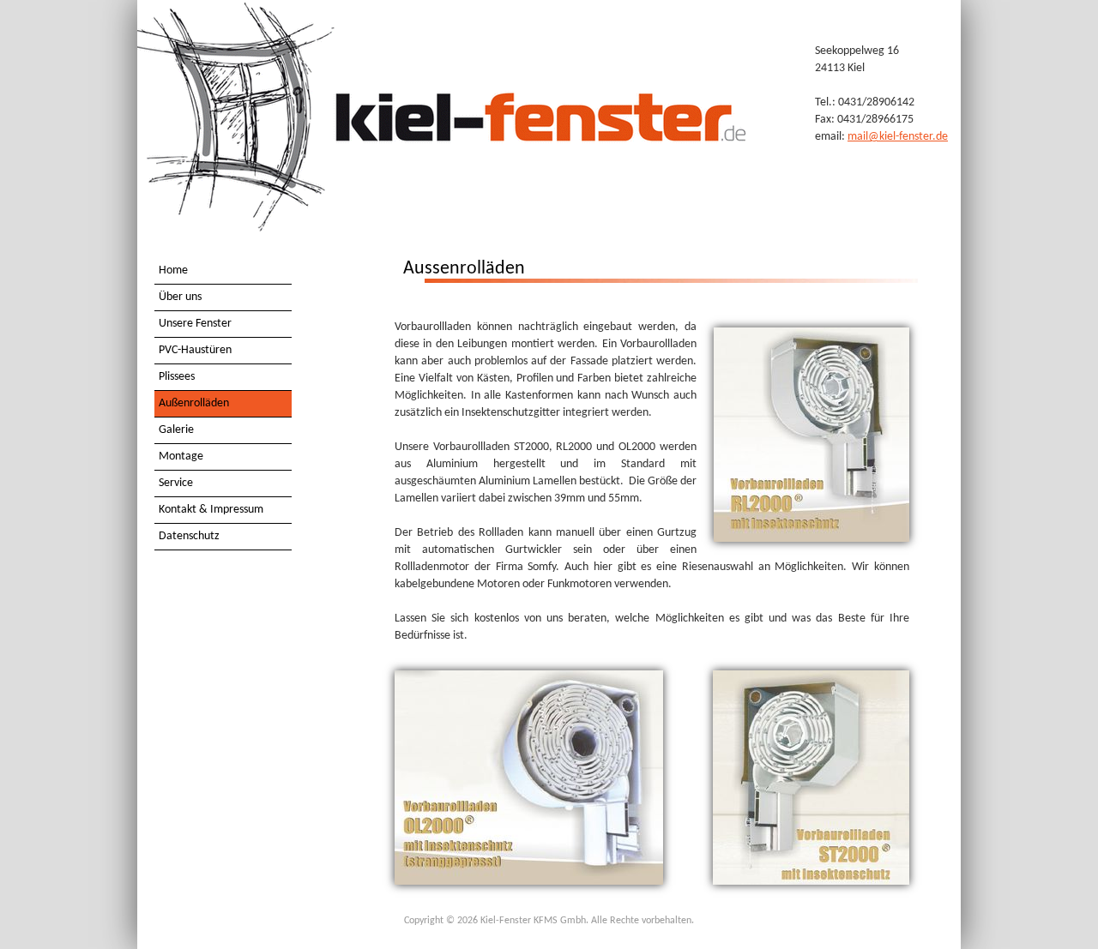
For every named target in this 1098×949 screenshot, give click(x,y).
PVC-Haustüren (195, 350)
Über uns (180, 297)
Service (176, 483)
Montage (181, 456)
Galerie (176, 429)
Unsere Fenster (195, 323)
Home (173, 270)
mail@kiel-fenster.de (898, 136)
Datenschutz (189, 536)
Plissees (177, 376)
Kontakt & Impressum (211, 509)
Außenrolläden (194, 403)
